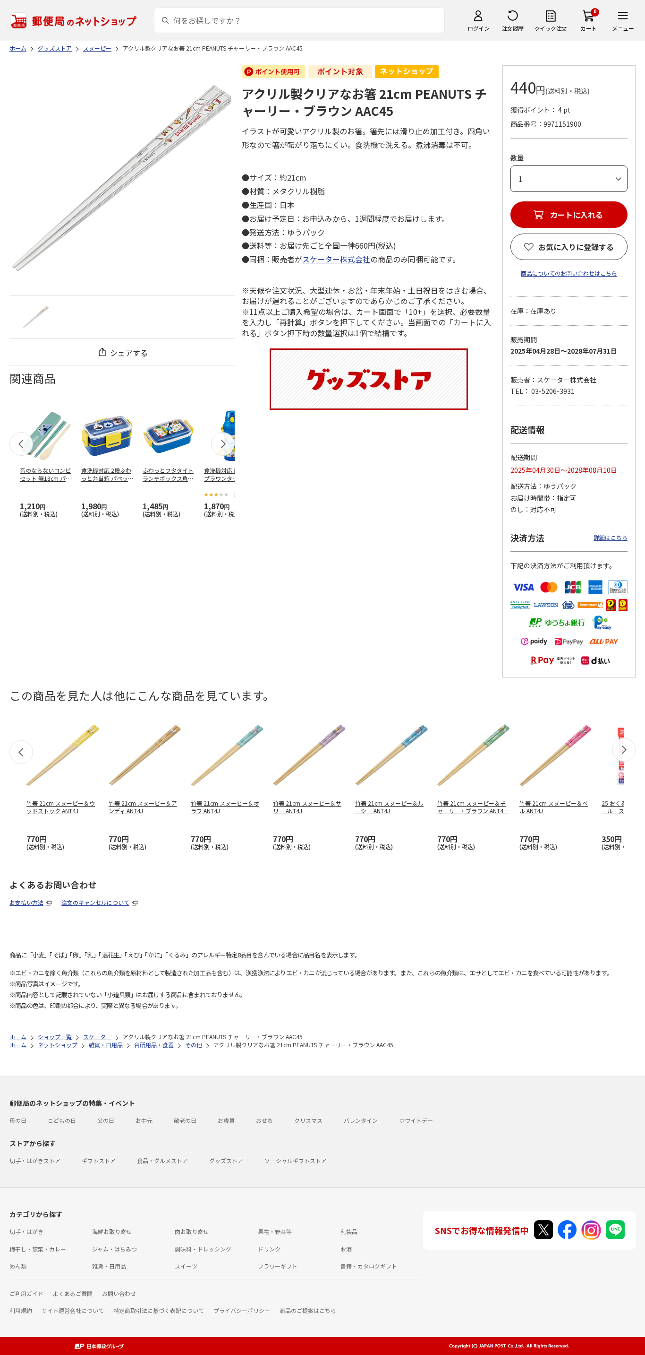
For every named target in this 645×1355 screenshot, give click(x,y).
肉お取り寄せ (192, 1231)
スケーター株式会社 (336, 259)
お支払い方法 (26, 902)
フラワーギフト (277, 1266)
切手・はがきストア (34, 1160)
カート (588, 28)
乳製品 (348, 1231)
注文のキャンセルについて (95, 902)
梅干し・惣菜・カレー (37, 1249)
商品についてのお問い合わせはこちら (569, 273)
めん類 (17, 1266)
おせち (264, 1120)
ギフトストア (99, 1160)
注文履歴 (513, 28)
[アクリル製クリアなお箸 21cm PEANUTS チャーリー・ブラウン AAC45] (35, 317)
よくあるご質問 (73, 1293)
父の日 (105, 1120)
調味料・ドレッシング (203, 1249)
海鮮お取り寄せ (112, 1231)
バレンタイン (361, 1120)
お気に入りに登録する (576, 246)
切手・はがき (26, 1231)
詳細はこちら (611, 537)
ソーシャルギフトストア (295, 1160)
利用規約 (20, 1310)
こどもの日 (62, 1120)
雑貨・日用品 (109, 1266)
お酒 (346, 1249)
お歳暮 (226, 1120)
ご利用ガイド (26, 1293)
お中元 (144, 1120)
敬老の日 (185, 1120)
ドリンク (269, 1249)
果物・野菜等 (275, 1231)
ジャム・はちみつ (114, 1249)
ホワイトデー (416, 1120)
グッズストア (226, 1160)
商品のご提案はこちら (308, 1310)
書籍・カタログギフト (368, 1266)
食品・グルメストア (162, 1160)
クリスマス (308, 1120)
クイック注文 (551, 28)
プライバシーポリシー (241, 1310)
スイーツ (186, 1266)
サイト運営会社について (73, 1310)
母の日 (17, 1120)
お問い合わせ (119, 1293)
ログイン (478, 28)
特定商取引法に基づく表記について (158, 1310)
